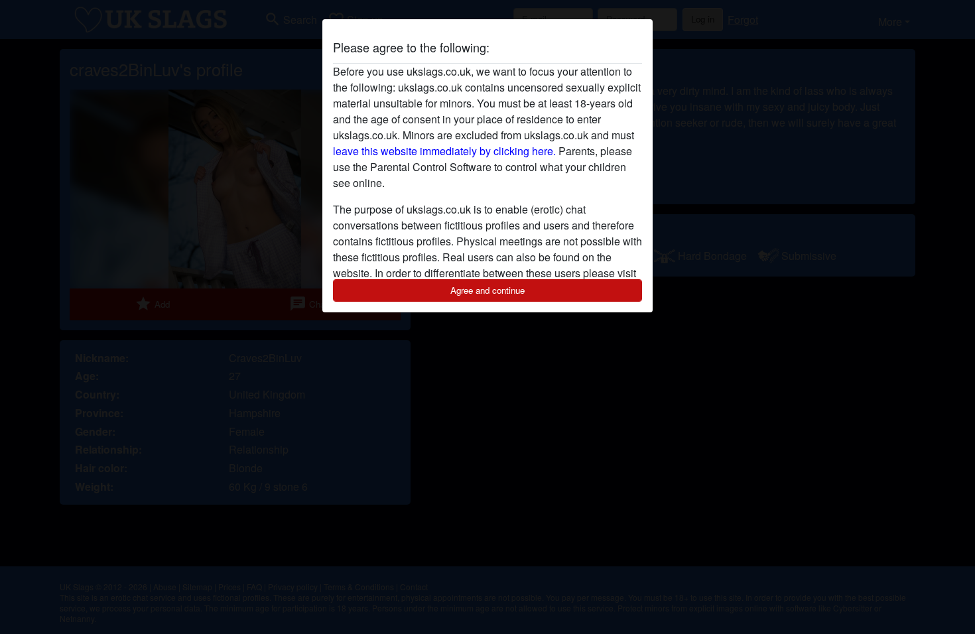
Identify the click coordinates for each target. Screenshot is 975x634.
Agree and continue (487, 290)
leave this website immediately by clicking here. (444, 150)
